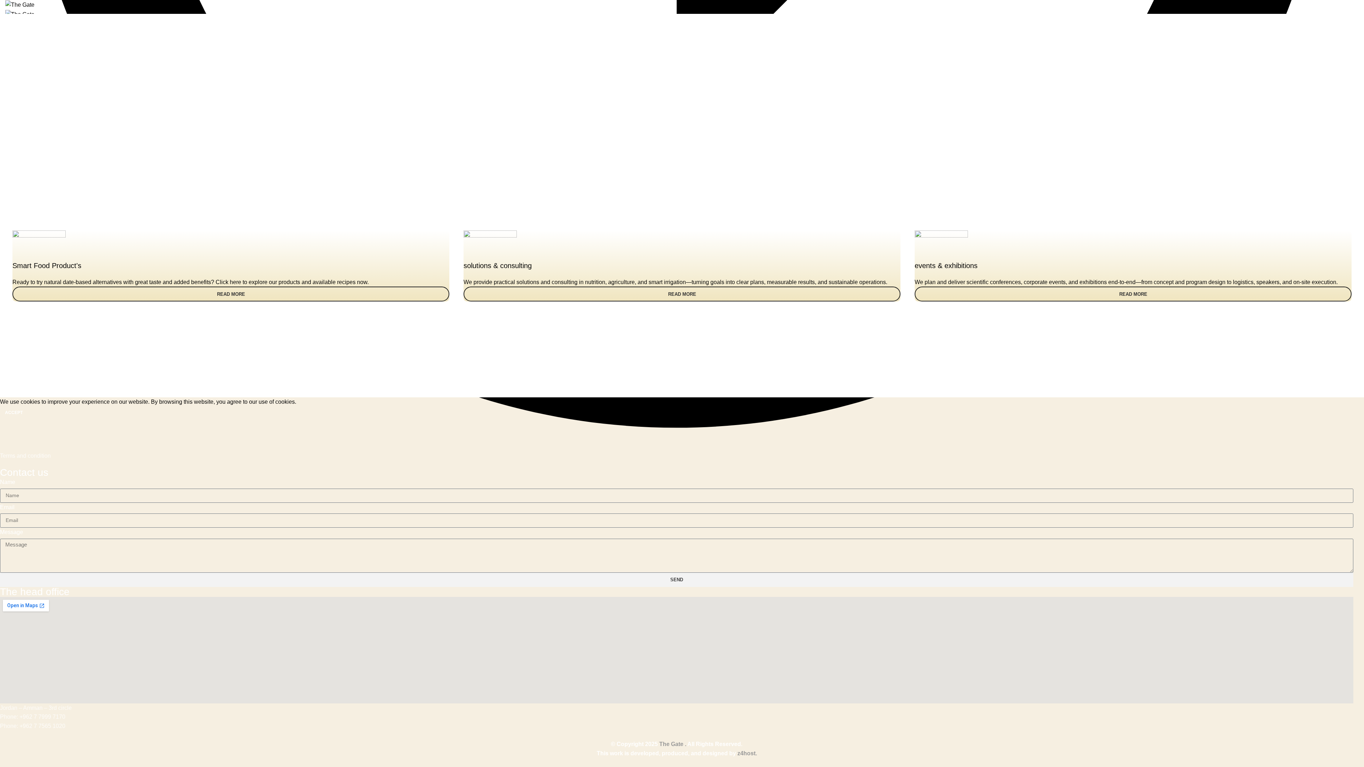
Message (11, 532)
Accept (14, 412)
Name (7, 482)
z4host (746, 753)
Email (7, 507)
